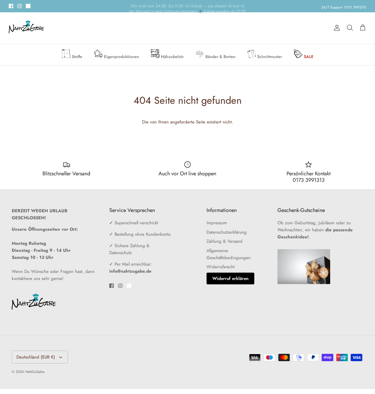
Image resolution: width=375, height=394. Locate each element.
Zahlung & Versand (225, 241)
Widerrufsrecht (221, 267)
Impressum (217, 223)
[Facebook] (11, 6)
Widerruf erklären (230, 278)
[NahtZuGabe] (26, 28)
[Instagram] (19, 6)
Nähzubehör (172, 57)
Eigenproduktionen (121, 57)
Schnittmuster (269, 57)
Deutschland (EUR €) (35, 357)
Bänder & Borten (220, 57)
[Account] (335, 27)
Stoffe (76, 57)
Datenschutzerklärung (227, 232)
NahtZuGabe (34, 371)
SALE (308, 57)
